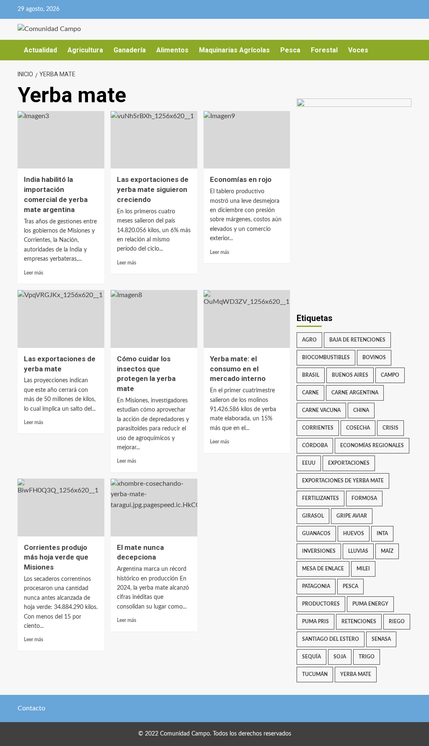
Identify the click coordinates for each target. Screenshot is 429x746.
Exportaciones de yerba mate (343, 480)
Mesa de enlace (323, 568)
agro (309, 339)
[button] (406, 50)
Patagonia (316, 586)
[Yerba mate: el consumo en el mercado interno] (247, 319)
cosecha (358, 427)
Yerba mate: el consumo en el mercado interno (238, 369)
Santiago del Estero (330, 639)
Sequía (311, 656)
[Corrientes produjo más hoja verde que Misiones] (61, 507)
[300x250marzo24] (354, 145)
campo (390, 375)
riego (397, 621)
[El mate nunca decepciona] (154, 507)
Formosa (364, 498)
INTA (382, 533)
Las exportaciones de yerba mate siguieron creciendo (153, 189)
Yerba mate (355, 674)
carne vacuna (321, 410)
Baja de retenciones (357, 339)
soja (339, 656)
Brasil (310, 375)
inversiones (319, 551)
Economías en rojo (240, 179)
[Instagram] (387, 9)
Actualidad (40, 50)
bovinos (374, 357)
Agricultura (85, 50)
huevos (353, 533)
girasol (313, 515)
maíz (387, 551)
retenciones (358, 621)
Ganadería (130, 50)
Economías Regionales (372, 445)
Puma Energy (370, 603)
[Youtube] (403, 9)
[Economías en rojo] (247, 140)
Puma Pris (315, 621)
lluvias (358, 551)
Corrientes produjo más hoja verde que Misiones (56, 557)
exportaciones (349, 463)
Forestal (324, 50)
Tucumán (315, 674)
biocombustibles (326, 357)
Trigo (367, 656)
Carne (310, 392)
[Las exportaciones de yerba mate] (61, 319)
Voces (358, 50)
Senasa (381, 639)
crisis (390, 427)
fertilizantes (320, 498)
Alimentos (172, 50)
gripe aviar (351, 515)
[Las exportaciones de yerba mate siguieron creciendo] (154, 140)
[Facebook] (371, 9)
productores (321, 603)
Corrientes (317, 427)
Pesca (290, 50)
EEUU (308, 463)
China (361, 410)
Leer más (33, 272)
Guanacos (316, 533)
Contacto (31, 708)
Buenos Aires (350, 375)
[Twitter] (354, 9)
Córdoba (315, 445)
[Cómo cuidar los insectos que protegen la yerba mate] (154, 319)
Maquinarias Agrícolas (234, 50)
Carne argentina (354, 392)
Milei (363, 568)
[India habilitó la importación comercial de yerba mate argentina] (61, 140)
